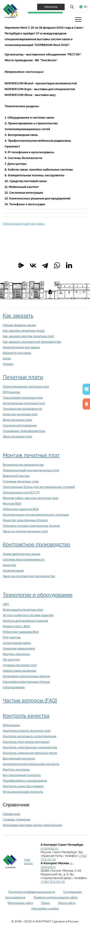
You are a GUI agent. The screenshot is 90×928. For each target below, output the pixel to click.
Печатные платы (23, 377)
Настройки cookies (45, 908)
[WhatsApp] (57, 265)
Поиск (45, 903)
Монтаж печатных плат (31, 455)
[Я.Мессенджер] (21, 265)
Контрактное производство (36, 544)
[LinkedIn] (69, 265)
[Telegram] (45, 265)
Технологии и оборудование (37, 595)
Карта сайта (66, 903)
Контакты (51, 7)
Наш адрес (28, 861)
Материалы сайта (20, 903)
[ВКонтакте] (33, 265)
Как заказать (18, 316)
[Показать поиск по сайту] (72, 6)
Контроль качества (26, 716)
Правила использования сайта (55, 897)
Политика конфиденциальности (31, 892)
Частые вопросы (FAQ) (30, 700)
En (85, 6)
